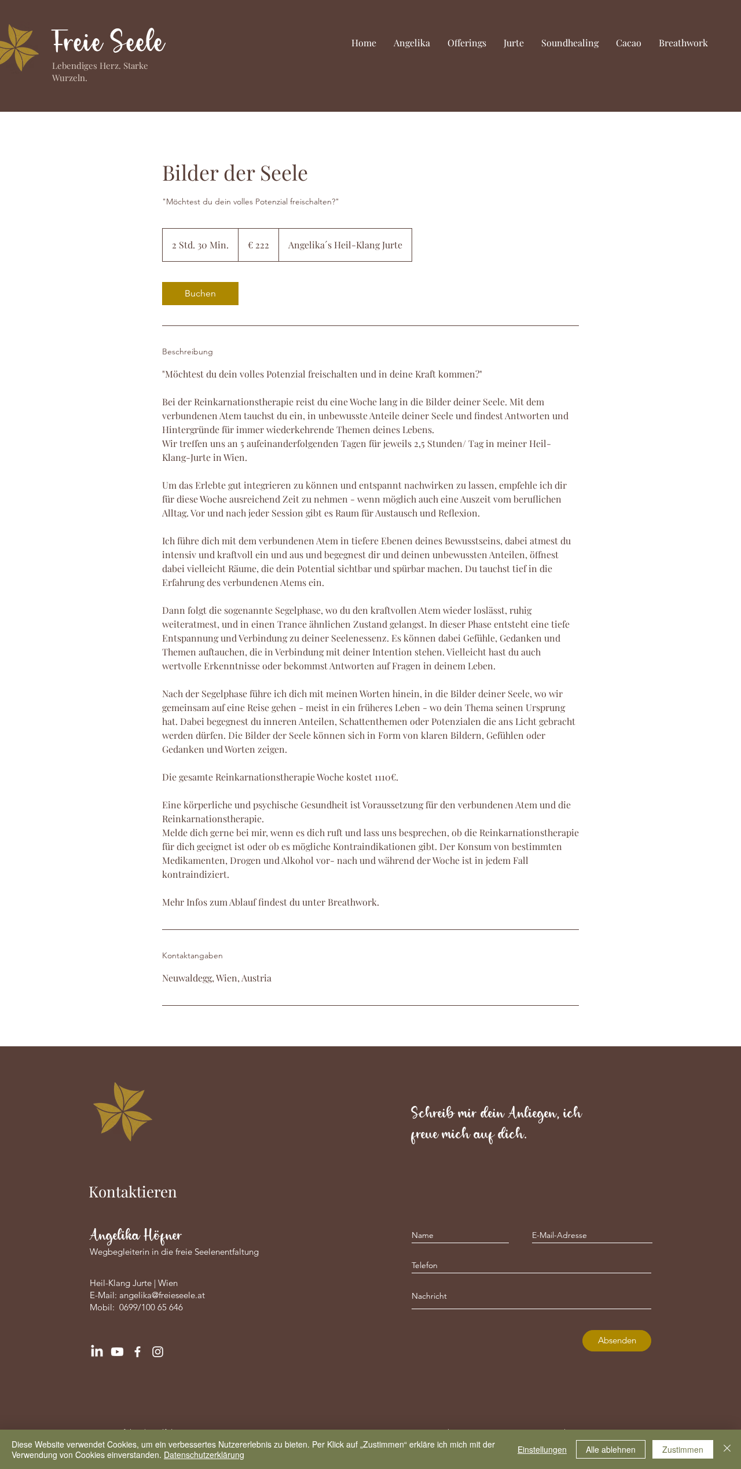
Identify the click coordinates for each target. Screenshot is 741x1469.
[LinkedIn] (97, 1352)
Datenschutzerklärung (204, 1454)
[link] (200, 293)
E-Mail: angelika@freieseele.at (147, 1295)
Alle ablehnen (611, 1449)
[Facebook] (137, 1352)
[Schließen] (727, 1449)
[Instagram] (158, 1352)
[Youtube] (117, 1352)
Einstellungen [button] (542, 1449)
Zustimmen (682, 1449)
